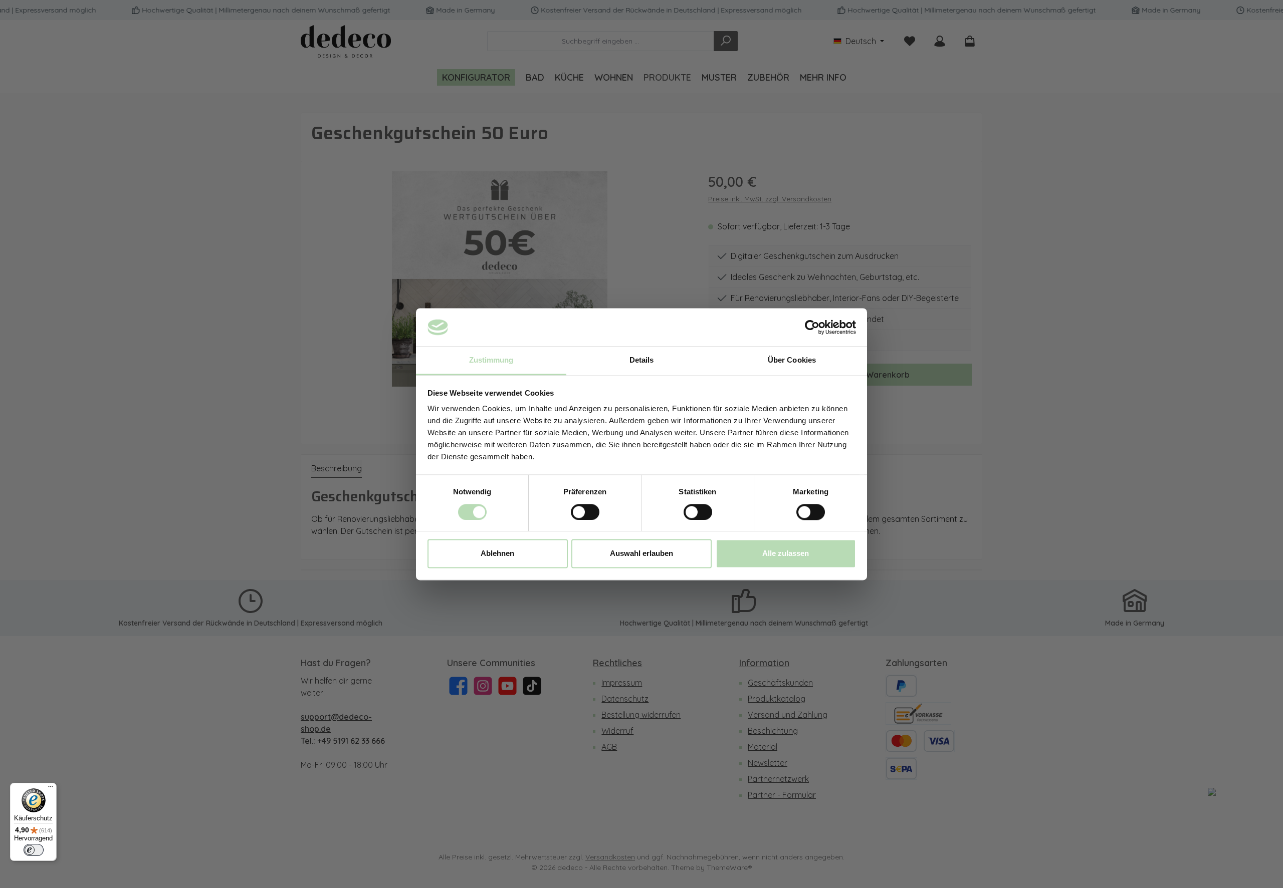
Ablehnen (497, 553)
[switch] (585, 512)
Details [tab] (641, 360)
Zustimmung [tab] (491, 360)
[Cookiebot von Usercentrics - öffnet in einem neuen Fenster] (812, 327)
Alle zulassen (785, 553)
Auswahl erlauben (641, 553)
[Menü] (51, 789)
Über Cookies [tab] (792, 360)
